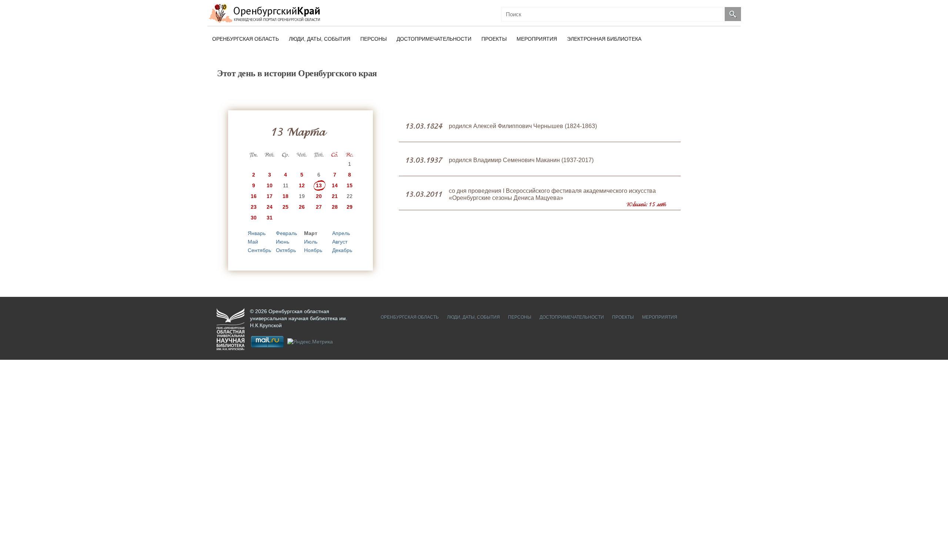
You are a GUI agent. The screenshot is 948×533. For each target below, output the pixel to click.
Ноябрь (313, 250)
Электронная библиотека (604, 39)
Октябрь (286, 250)
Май (253, 242)
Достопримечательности (434, 39)
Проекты (494, 39)
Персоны (373, 39)
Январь (257, 233)
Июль (310, 242)
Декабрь (342, 250)
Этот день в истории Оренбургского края (297, 73)
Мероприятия (537, 39)
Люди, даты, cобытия (319, 39)
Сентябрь (259, 250)
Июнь (282, 242)
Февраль (286, 233)
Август (339, 242)
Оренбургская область (245, 39)
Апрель (341, 233)
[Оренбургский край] (266, 13)
